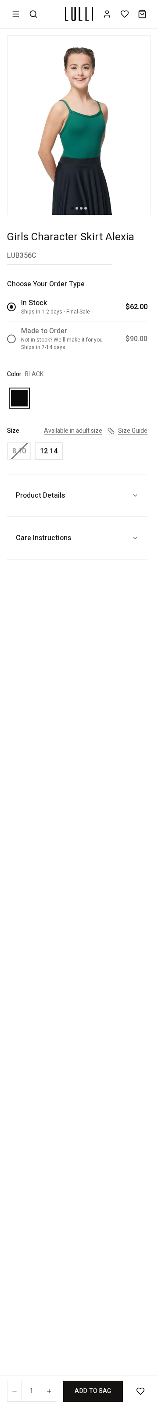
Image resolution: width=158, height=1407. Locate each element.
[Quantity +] (49, 1391)
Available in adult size (73, 431)
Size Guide (132, 431)
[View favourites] (124, 14)
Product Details (40, 495)
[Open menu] (16, 14)
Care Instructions (43, 538)
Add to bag (93, 1391)
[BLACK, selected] (19, 398)
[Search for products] (33, 14)
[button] (79, 125)
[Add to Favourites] (140, 1391)
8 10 (19, 451)
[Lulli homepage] (79, 14)
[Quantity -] (14, 1391)
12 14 (48, 451)
